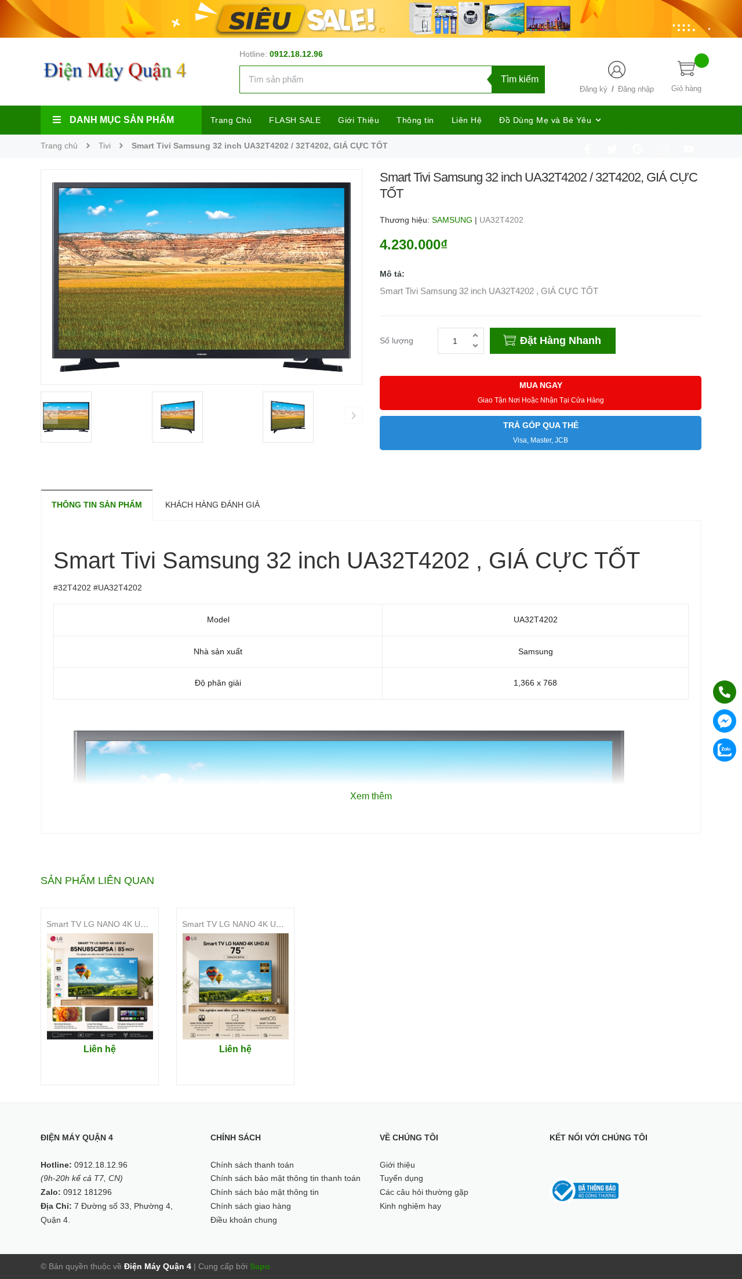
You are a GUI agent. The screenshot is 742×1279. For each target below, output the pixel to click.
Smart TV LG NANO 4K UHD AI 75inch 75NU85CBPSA (282, 924)
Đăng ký (594, 89)
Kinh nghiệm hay (410, 1206)
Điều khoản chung (243, 1219)
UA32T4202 (501, 219)
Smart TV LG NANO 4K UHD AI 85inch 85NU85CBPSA (146, 924)
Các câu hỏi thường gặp (424, 1192)
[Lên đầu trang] (718, 1218)
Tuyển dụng (401, 1178)
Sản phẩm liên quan (97, 880)
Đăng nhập (636, 89)
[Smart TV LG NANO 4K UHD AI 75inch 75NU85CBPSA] (235, 986)
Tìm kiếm (520, 79)
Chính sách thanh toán (252, 1164)
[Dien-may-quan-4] (371, 18)
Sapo (260, 1266)
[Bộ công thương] (584, 1190)
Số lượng (396, 340)
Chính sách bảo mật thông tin (264, 1192)
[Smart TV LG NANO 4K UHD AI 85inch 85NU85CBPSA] (99, 986)
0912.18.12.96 (296, 54)
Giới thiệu (397, 1164)
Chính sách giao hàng (250, 1206)
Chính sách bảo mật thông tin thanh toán (285, 1178)
